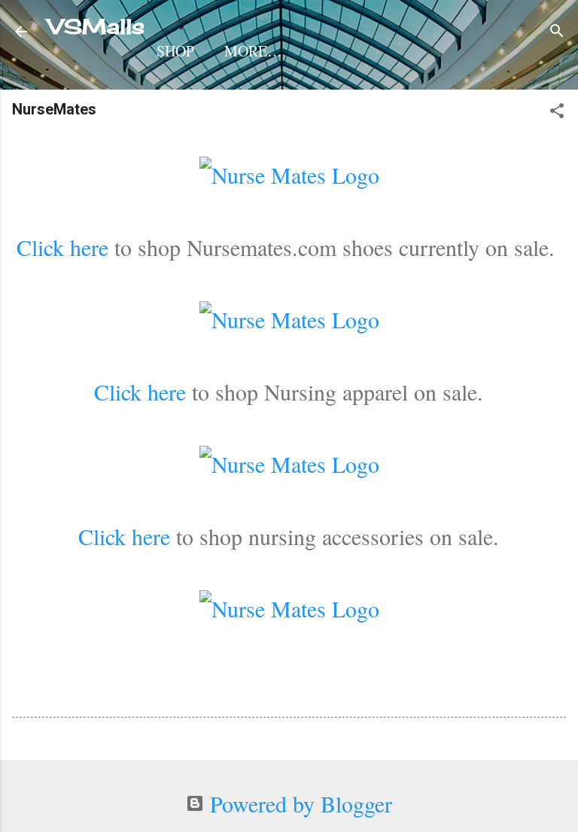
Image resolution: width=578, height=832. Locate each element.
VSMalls (96, 26)
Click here (62, 247)
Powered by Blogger (298, 803)
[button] (557, 111)
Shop (175, 51)
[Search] (557, 30)
